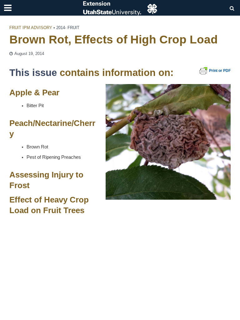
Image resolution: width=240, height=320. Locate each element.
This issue (33, 72)
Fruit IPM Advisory (30, 27)
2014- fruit (67, 27)
